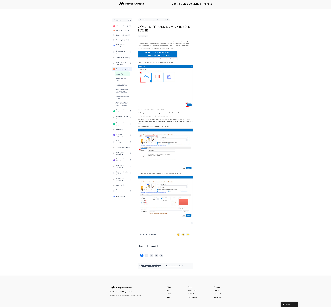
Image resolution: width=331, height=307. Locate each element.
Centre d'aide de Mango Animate (192, 3)
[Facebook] (146, 255)
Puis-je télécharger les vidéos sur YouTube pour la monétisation (151, 265)
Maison (141, 19)
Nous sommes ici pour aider (151, 19)
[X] (151, 255)
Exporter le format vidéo (173, 265)
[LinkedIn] (156, 255)
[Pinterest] (161, 255)
